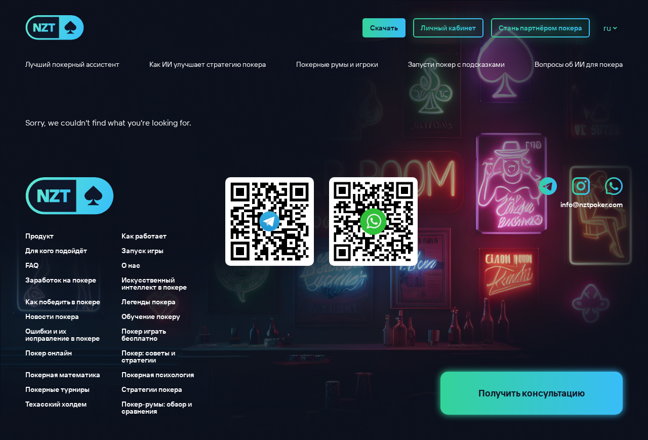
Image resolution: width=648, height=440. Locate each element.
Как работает (144, 235)
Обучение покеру (151, 316)
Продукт (39, 235)
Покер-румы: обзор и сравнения (157, 408)
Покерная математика (62, 374)
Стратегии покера (152, 389)
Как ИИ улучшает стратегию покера (207, 64)
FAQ (31, 265)
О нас (131, 265)
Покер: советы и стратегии (148, 356)
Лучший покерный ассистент (72, 64)
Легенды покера (149, 301)
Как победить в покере (62, 301)
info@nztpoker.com (591, 204)
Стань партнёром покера (540, 27)
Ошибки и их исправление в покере (62, 335)
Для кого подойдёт (56, 250)
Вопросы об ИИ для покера (579, 64)
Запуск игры (143, 250)
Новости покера (52, 316)
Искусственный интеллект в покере (154, 283)
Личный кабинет (448, 27)
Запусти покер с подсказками (456, 64)
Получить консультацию (531, 393)
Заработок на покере (60, 280)
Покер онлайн (48, 353)
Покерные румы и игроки (337, 64)
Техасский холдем (56, 405)
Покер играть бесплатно (144, 335)
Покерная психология (158, 374)
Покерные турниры (57, 389)
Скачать (384, 27)
